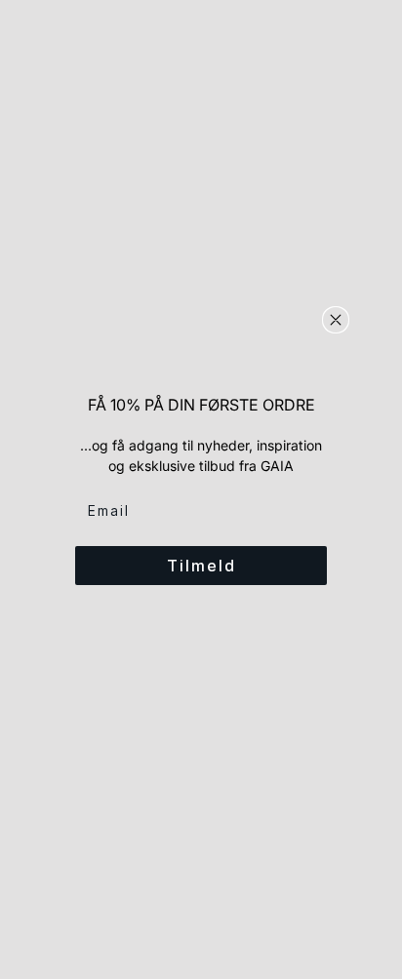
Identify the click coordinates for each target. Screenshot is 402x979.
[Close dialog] (335, 320)
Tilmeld (201, 565)
